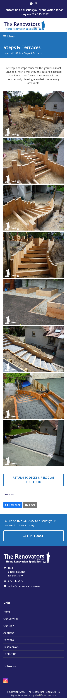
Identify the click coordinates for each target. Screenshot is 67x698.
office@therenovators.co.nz (24, 586)
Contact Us (9, 654)
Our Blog (8, 626)
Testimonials (11, 647)
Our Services (10, 618)
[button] (9, 36)
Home (6, 53)
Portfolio (17, 53)
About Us (8, 633)
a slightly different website (42, 695)
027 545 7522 (40, 14)
